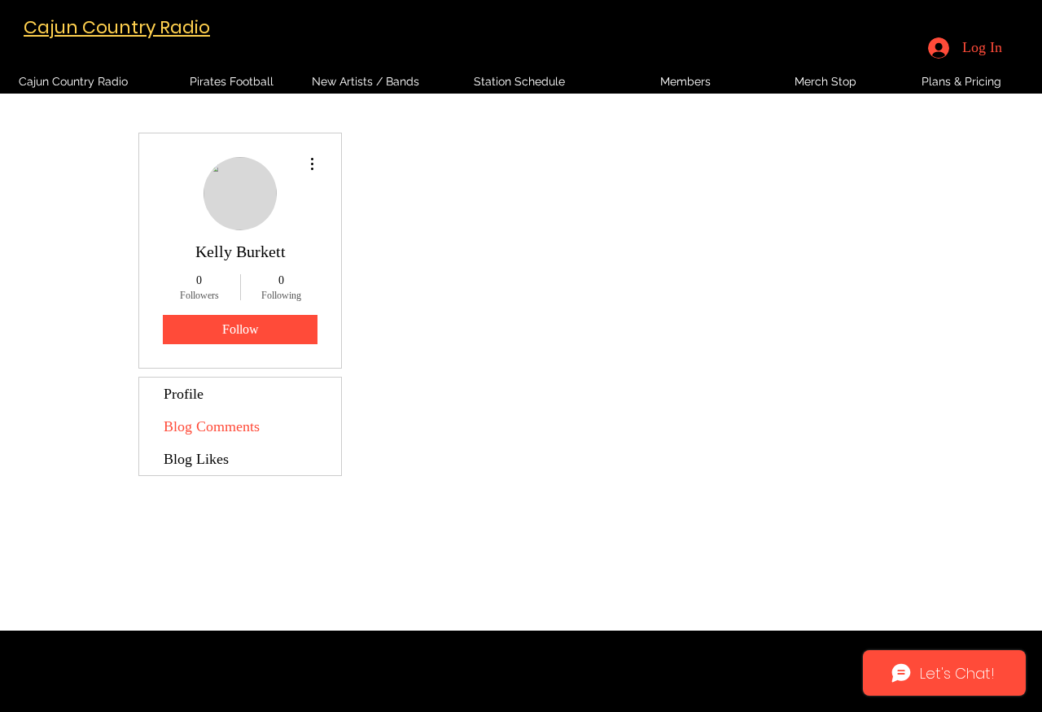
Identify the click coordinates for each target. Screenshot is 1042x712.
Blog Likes (196, 459)
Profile (184, 394)
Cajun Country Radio (117, 27)
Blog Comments (212, 426)
